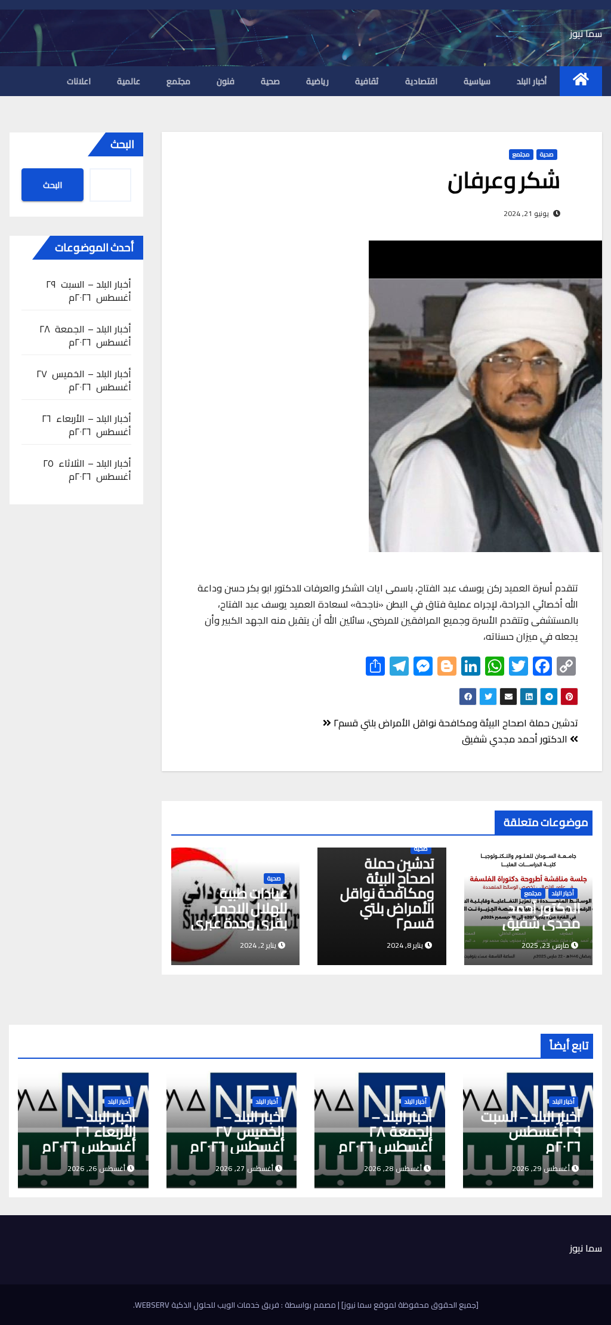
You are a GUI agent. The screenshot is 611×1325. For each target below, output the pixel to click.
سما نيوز (586, 33)
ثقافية (367, 81)
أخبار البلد (532, 81)
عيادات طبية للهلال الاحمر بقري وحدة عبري (239, 908)
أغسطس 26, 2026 (96, 1168)
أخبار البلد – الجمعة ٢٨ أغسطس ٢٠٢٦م (85, 335)
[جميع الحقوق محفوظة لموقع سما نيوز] (409, 1305)
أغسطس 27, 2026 (244, 1168)
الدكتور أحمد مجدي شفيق (516, 739)
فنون (225, 81)
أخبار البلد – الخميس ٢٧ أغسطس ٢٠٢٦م (83, 380)
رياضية (317, 81)
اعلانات (79, 81)
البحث (122, 144)
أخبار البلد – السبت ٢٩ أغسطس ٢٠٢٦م (88, 290)
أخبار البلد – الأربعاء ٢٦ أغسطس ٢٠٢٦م (86, 424)
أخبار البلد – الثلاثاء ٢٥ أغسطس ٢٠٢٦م (87, 469)
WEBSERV (152, 1305)
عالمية (128, 81)
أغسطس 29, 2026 (541, 1168)
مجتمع (178, 81)
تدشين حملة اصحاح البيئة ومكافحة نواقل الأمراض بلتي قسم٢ (454, 723)
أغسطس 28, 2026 (393, 1168)
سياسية (477, 81)
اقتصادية (421, 81)
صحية (270, 81)
